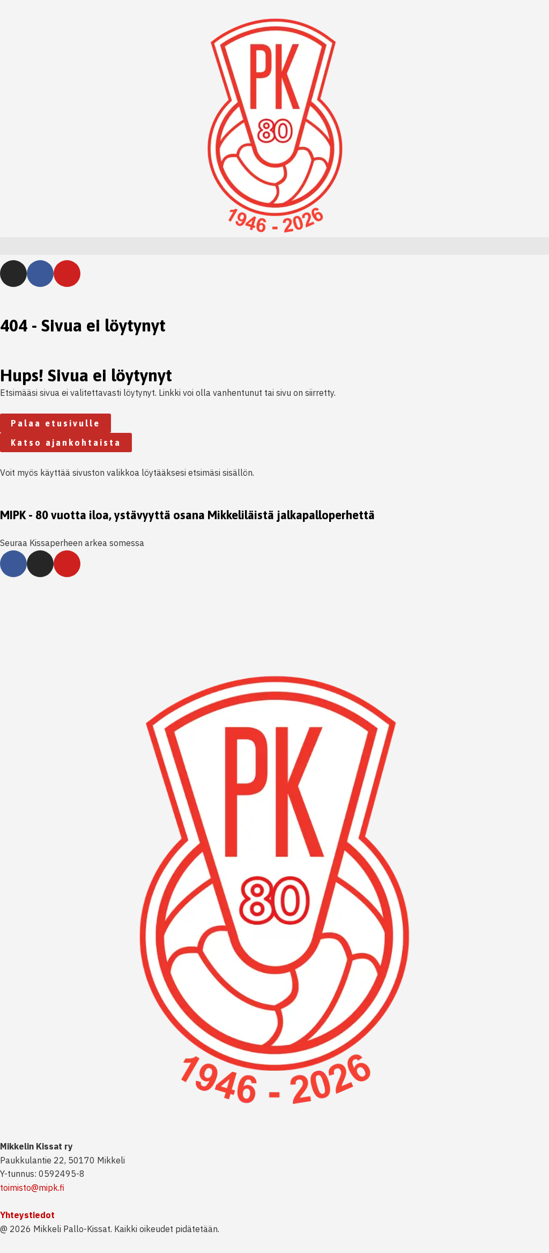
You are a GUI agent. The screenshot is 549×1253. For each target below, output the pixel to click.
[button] (274, 246)
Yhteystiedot (27, 1215)
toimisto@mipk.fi (32, 1187)
